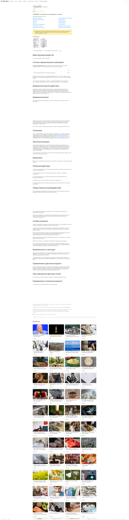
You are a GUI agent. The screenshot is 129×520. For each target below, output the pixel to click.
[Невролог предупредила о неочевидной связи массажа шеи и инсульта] (72, 509)
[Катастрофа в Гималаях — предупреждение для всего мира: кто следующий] (72, 332)
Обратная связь (105, 519)
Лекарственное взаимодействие (39, 24)
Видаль (68, 307)
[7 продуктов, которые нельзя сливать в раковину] (56, 429)
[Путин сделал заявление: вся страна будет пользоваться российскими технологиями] (88, 412)
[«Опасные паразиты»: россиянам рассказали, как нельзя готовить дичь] (56, 445)
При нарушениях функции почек (39, 27)
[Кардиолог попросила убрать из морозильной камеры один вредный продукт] (88, 348)
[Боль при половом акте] (56, 509)
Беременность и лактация (37, 25)
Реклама (8, 519)
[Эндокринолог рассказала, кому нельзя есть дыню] (56, 477)
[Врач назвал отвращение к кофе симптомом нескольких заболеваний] (56, 493)
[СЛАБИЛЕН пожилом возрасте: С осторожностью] (43, 11)
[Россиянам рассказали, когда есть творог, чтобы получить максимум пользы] (88, 396)
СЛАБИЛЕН (39, 5)
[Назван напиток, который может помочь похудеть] (72, 429)
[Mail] (1, 1)
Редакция (89, 519)
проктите (60, 136)
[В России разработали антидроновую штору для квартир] (88, 380)
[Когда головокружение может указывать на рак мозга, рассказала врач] (88, 477)
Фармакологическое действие (38, 19)
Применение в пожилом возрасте (64, 27)
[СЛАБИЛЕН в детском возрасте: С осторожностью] (38, 11)
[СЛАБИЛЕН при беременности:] (34, 11)
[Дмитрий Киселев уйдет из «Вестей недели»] (40, 332)
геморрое (55, 136)
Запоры (34, 133)
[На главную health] (5, 1)
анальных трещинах (66, 136)
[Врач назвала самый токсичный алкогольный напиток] (56, 412)
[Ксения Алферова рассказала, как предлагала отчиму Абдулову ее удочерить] (72, 380)
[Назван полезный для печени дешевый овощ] (88, 461)
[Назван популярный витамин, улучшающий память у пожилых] (56, 364)
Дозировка (35, 22)
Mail (1, 519)
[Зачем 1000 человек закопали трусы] (72, 477)
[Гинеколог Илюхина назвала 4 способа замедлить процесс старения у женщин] (72, 412)
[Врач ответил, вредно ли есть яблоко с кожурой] (40, 396)
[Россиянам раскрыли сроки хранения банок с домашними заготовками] (72, 461)
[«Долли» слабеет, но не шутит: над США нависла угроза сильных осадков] (40, 461)
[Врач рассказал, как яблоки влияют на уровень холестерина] (40, 364)
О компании (5, 519)
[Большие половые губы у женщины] (88, 332)
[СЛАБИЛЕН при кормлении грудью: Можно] (36, 11)
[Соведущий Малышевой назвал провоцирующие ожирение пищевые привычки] (88, 364)
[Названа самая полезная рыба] (88, 493)
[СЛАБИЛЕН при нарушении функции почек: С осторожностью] (41, 11)
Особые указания (61, 24)
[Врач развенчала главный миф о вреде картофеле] (88, 429)
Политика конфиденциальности (122, 519)
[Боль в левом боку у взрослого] (88, 509)
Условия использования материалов (96, 519)
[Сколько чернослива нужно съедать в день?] (72, 396)
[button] (36, 43)
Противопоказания (62, 21)
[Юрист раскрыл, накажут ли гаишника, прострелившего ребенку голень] (56, 461)
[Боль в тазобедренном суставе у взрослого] (56, 380)
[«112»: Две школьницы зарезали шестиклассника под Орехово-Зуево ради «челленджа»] (56, 332)
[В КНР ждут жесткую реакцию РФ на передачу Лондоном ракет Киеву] (56, 396)
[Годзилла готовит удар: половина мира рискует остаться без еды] (72, 348)
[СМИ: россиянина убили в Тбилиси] (56, 348)
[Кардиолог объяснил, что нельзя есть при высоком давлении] (40, 380)
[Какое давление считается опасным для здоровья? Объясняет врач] (40, 348)
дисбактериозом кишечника (61, 135)
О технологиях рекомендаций (112, 519)
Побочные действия (62, 22)
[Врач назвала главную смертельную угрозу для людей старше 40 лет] (40, 509)
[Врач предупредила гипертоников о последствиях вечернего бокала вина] (40, 493)
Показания (35, 21)
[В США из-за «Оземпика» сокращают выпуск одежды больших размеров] (72, 493)
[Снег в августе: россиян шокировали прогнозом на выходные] (88, 445)
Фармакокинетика (61, 19)
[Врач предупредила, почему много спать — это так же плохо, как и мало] (40, 445)
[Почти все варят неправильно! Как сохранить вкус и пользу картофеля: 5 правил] (72, 364)
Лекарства (34, 5)
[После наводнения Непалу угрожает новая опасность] (40, 412)
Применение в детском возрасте (64, 25)
